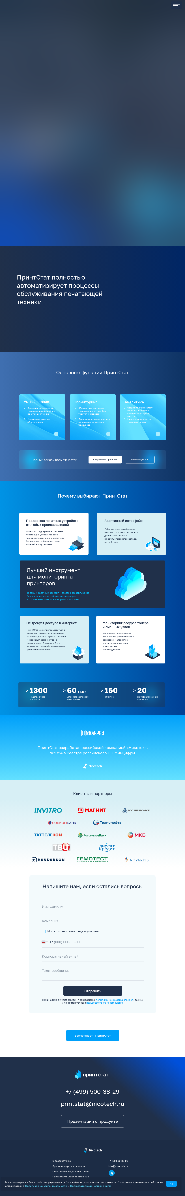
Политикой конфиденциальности (46, 1185)
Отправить (92, 991)
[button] (39, 148)
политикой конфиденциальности (115, 999)
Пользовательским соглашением (90, 1185)
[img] (48, 810)
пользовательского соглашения (104, 1002)
